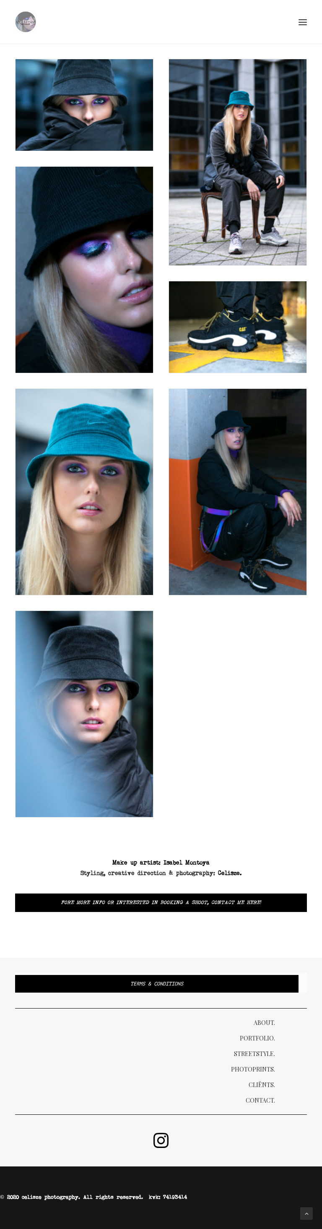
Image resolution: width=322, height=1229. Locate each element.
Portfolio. (257, 1038)
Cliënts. (262, 1085)
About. (264, 1023)
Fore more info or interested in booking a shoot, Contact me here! (161, 902)
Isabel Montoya (187, 863)
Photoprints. (253, 1069)
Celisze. (230, 873)
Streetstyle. (254, 1054)
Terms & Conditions (156, 984)
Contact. (260, 1100)
